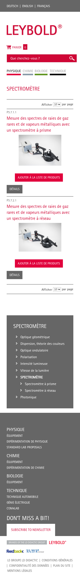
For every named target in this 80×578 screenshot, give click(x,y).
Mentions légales (19, 570)
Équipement (15, 435)
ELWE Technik (35, 551)
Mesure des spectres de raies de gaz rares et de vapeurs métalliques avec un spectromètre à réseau (38, 212)
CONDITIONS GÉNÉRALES (57, 560)
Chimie (13, 455)
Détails (15, 189)
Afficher (47, 104)
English (27, 6)
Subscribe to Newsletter (31, 530)
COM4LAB (13, 508)
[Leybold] (34, 14)
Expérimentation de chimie (25, 467)
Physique (15, 429)
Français (43, 6)
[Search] (72, 58)
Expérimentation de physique (27, 441)
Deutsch (12, 6)
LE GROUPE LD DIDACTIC (22, 560)
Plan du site (61, 565)
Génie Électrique (18, 502)
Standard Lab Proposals (24, 447)
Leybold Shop (57, 542)
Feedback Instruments (15, 551)
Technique (17, 490)
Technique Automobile (22, 497)
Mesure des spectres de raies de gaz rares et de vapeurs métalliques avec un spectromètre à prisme (38, 124)
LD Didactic (27, 542)
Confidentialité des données (29, 565)
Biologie (15, 476)
